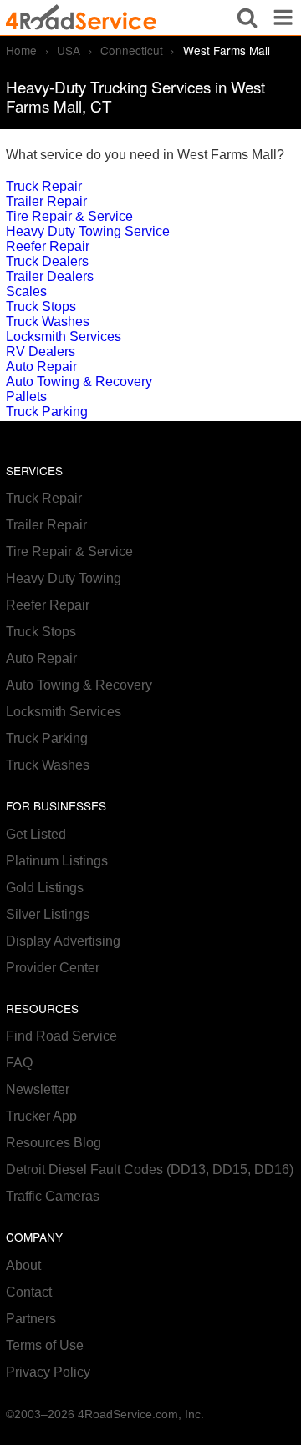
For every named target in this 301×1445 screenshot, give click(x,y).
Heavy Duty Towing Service (88, 231)
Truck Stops (41, 306)
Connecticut (131, 50)
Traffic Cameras (52, 1196)
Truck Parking (47, 411)
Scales (26, 291)
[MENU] (283, 17)
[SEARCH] (247, 17)
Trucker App (41, 1116)
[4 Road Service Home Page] (81, 17)
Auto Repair (41, 366)
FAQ (19, 1063)
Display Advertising (63, 941)
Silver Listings (47, 914)
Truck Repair (44, 186)
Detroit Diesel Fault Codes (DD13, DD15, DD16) (149, 1169)
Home (21, 50)
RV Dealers (40, 351)
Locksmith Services (63, 336)
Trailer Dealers (50, 276)
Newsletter (37, 1089)
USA (68, 50)
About (23, 1265)
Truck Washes (47, 321)
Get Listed (36, 834)
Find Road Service (61, 1036)
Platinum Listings (57, 861)
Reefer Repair (47, 246)
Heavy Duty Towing (63, 578)
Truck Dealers (47, 261)
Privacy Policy (48, 1372)
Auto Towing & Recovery (79, 381)
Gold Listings (45, 888)
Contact (29, 1292)
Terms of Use (45, 1345)
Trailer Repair (46, 201)
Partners (31, 1319)
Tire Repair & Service (69, 216)
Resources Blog (53, 1143)
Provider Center (52, 968)
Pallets (26, 396)
